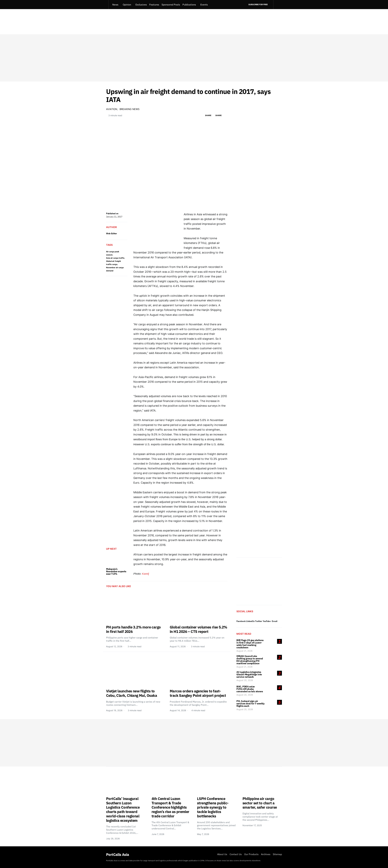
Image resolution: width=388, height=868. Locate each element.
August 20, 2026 (244, 680)
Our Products (251, 854)
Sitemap (277, 854)
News (115, 4)
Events (204, 4)
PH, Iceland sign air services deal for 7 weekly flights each (250, 703)
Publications (189, 4)
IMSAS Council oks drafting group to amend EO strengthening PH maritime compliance (249, 660)
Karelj (145, 573)
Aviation (111, 109)
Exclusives (141, 4)
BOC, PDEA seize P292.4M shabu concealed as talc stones (249, 689)
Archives (265, 854)
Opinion (127, 4)
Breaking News (129, 109)
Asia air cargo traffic (115, 258)
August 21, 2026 (244, 651)
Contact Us (236, 854)
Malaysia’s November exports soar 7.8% (116, 571)
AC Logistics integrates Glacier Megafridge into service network (249, 674)
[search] (277, 4)
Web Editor (111, 233)
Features (154, 4)
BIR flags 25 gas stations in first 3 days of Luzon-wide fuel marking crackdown (250, 644)
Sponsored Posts (171, 4)
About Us (222, 854)
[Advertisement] (194, 58)
